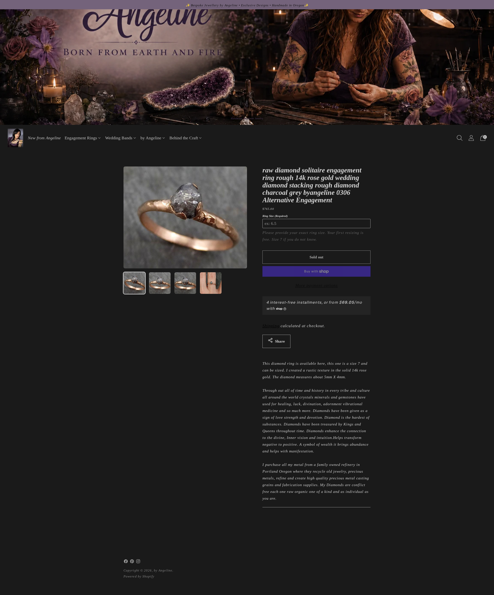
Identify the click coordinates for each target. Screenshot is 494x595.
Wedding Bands (118, 137)
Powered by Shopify (139, 576)
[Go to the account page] (471, 138)
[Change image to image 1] (134, 283)
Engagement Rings (81, 137)
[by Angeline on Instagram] (138, 562)
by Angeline (150, 137)
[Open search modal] (459, 138)
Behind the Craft (183, 137)
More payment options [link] (316, 285)
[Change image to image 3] (185, 283)
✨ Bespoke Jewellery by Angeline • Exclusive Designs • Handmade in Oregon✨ (247, 5)
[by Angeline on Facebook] (126, 562)
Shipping (270, 325)
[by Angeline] (15, 138)
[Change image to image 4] (211, 283)
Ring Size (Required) (275, 216)
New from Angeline (44, 137)
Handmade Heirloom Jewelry (247, 118)
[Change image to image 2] (160, 283)
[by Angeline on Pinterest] (132, 562)
